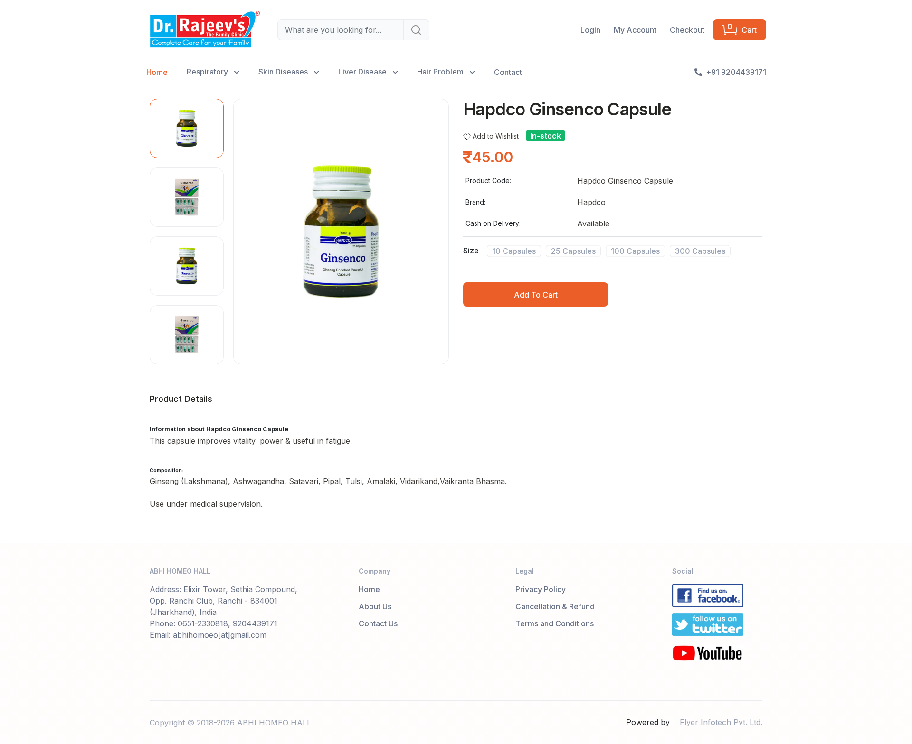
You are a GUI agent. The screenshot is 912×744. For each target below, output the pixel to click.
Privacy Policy (540, 589)
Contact (508, 72)
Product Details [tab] (181, 399)
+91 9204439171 (736, 72)
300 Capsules (700, 250)
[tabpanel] (456, 468)
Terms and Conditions (554, 623)
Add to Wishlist (496, 136)
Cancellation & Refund (555, 606)
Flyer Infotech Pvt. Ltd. (721, 722)
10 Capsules (514, 250)
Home (157, 72)
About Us (375, 606)
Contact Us (378, 623)
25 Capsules (573, 250)
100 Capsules (635, 250)
